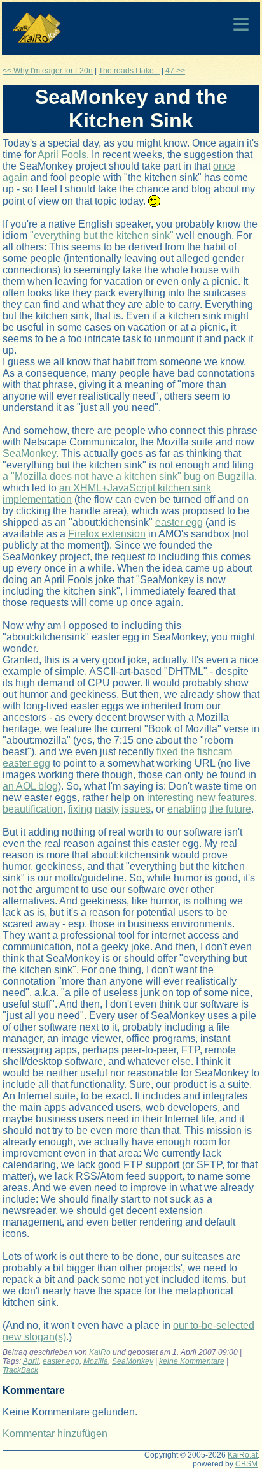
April (31, 1361)
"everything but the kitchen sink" (102, 235)
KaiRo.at (243, 1455)
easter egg (179, 522)
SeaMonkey (29, 453)
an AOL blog (30, 786)
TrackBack (20, 1370)
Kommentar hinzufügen (55, 1433)
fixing (80, 809)
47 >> (175, 70)
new (206, 797)
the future (230, 809)
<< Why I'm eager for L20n (48, 70)
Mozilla (95, 1361)
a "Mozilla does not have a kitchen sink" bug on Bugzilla (128, 476)
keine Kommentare (191, 1361)
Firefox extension (107, 533)
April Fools (62, 154)
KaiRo (100, 1352)
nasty (107, 809)
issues (136, 809)
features (236, 797)
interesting (170, 797)
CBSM (246, 1463)
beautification (33, 809)
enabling (187, 809)
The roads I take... (129, 70)
